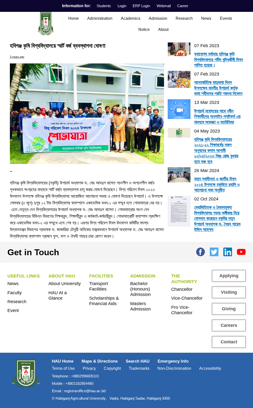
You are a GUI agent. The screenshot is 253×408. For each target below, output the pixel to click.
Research (184, 18)
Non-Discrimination (174, 368)
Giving (229, 308)
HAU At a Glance (57, 295)
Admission (158, 18)
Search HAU (137, 361)
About (163, 29)
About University (64, 283)
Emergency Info (173, 361)
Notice (144, 29)
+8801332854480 (79, 383)
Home (73, 18)
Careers (229, 325)
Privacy (89, 368)
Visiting (229, 292)
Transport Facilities (98, 286)
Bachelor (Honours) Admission (140, 289)
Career (182, 6)
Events (226, 18)
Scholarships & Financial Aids (104, 301)
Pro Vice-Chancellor (181, 310)
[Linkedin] (227, 251)
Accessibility (210, 368)
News (206, 18)
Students (104, 6)
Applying (228, 275)
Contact (229, 341)
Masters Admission (140, 306)
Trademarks (139, 368)
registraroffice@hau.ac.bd (84, 391)
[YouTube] (241, 251)
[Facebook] (200, 251)
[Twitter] (214, 251)
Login (122, 6)
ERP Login (141, 6)
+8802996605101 (85, 376)
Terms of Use (63, 368)
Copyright (112, 368)
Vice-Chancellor (187, 298)
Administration (99, 18)
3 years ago (17, 56)
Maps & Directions (100, 361)
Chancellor (181, 289)
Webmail (164, 6)
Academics (130, 18)
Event (13, 310)
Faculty (14, 292)
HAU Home (62, 361)
